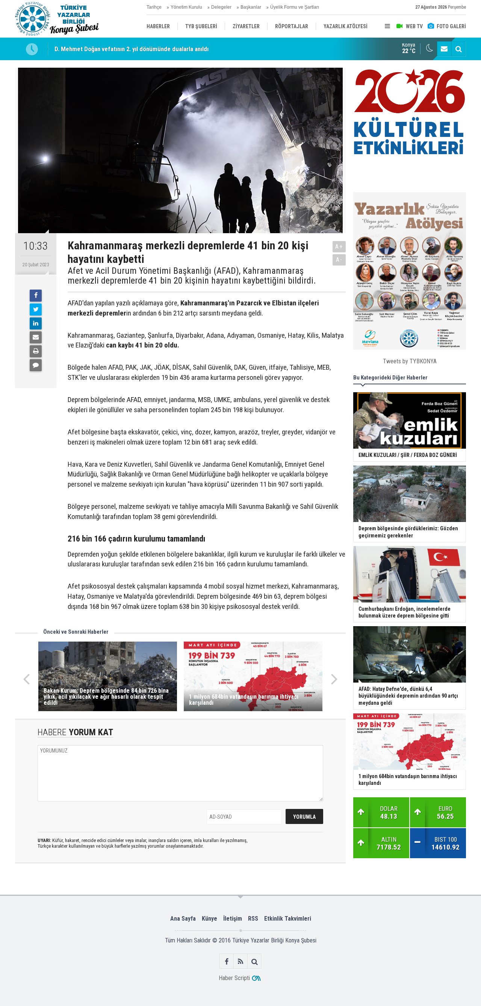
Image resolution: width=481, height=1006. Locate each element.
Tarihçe (154, 7)
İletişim (232, 918)
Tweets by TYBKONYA (410, 361)
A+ (339, 246)
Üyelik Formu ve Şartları (294, 7)
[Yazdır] (36, 351)
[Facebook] (36, 296)
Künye (209, 918)
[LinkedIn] (36, 323)
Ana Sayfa (183, 918)
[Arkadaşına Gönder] (36, 337)
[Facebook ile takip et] (227, 961)
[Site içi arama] (458, 48)
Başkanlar (250, 7)
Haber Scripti (234, 978)
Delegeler (221, 7)
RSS (253, 918)
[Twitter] (36, 309)
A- (339, 259)
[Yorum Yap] (36, 365)
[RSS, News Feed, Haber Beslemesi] (241, 961)
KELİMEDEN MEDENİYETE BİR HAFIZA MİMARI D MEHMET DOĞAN (140, 50)
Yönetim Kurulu (186, 7)
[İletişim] (444, 48)
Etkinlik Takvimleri (287, 918)
